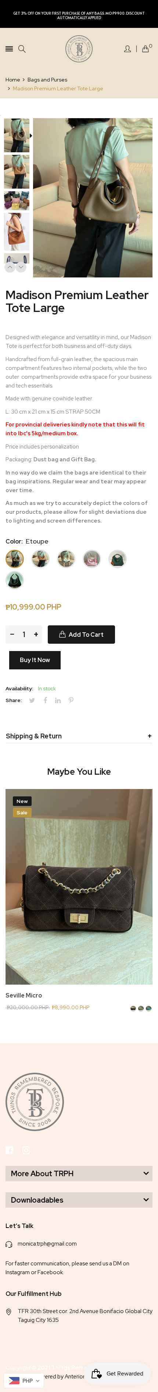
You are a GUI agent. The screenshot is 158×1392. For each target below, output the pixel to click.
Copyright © (58, 1367)
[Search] (22, 49)
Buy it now (35, 660)
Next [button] (20, 267)
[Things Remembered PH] (79, 48)
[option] (19, 136)
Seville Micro (24, 995)
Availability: (19, 688)
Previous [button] (9, 267)
